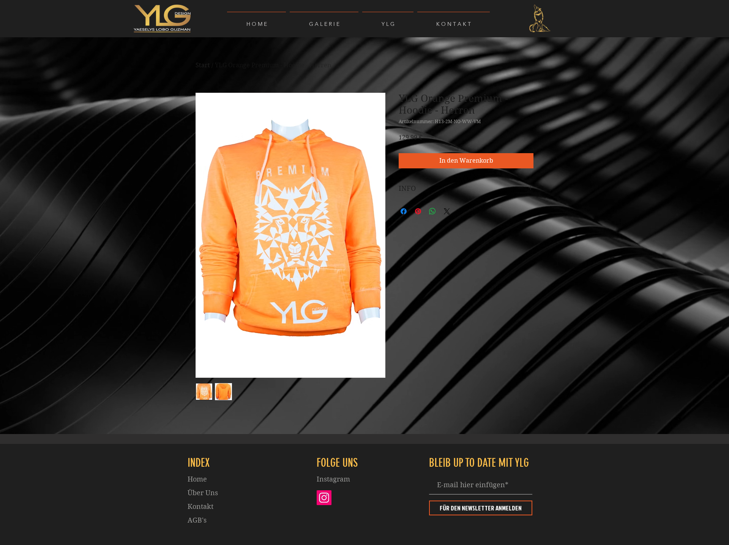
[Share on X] (446, 211)
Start (203, 65)
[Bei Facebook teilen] (403, 211)
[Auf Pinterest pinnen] (418, 211)
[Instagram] (324, 497)
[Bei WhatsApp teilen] (432, 211)
